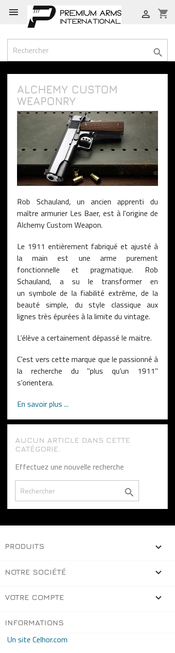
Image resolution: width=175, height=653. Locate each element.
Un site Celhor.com (37, 639)
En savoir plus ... (43, 404)
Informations (34, 622)
